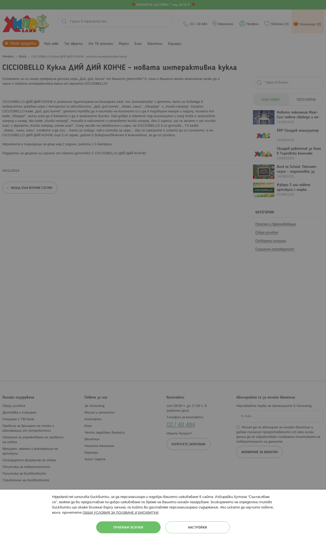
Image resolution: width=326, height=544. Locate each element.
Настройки (197, 527)
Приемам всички (128, 527)
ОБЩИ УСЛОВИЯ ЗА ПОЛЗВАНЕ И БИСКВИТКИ (120, 512)
